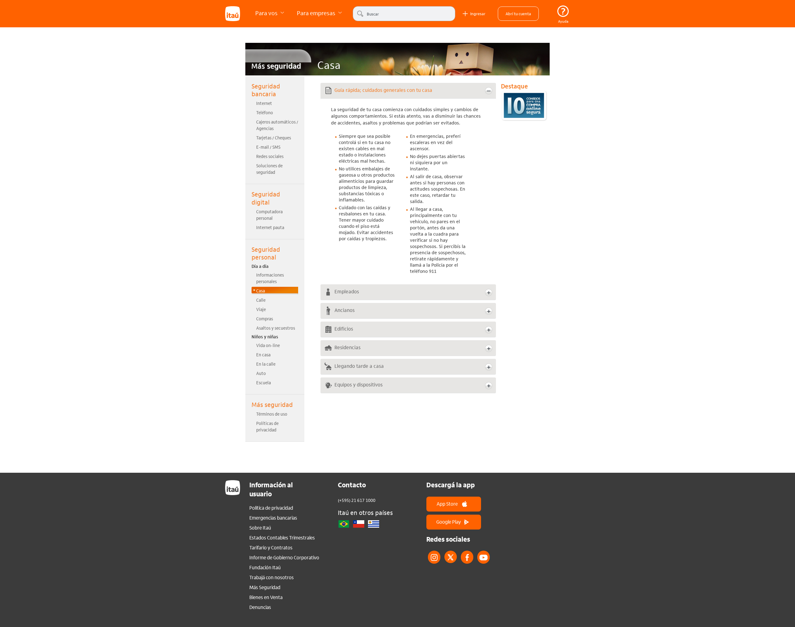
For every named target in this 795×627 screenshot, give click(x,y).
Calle (261, 300)
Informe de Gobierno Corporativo (284, 557)
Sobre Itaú (260, 527)
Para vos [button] (267, 13)
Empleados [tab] (346, 291)
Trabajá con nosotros (271, 577)
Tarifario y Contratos (271, 547)
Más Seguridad (264, 587)
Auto (261, 373)
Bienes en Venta (266, 597)
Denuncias (260, 607)
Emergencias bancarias (273, 517)
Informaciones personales (270, 278)
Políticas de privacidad (267, 426)
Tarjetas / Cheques (273, 137)
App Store (447, 503)
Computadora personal (269, 215)
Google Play (448, 521)
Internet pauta (270, 227)
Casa (260, 290)
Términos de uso (271, 414)
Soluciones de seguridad (269, 169)
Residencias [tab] (347, 347)
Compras (264, 318)
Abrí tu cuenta (518, 13)
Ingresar (477, 13)
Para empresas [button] (317, 13)
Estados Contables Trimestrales (282, 537)
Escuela (263, 382)
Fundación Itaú (265, 567)
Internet (264, 103)
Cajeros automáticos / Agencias (277, 125)
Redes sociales (270, 156)
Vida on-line (268, 345)
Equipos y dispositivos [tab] (358, 384)
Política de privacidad (271, 507)
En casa (263, 354)
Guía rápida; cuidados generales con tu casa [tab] (383, 90)
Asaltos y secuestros (275, 328)
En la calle (265, 364)
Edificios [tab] (343, 328)
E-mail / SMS (268, 147)
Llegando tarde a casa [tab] (359, 366)
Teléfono (264, 112)
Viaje (261, 309)
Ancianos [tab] (344, 310)
